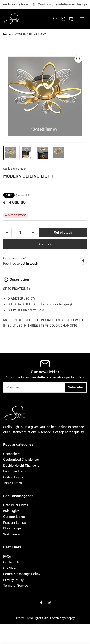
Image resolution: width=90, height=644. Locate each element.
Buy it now (45, 244)
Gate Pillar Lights (15, 505)
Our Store (10, 568)
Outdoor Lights (14, 517)
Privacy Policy (13, 580)
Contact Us (11, 562)
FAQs (7, 556)
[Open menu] (82, 19)
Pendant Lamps (14, 523)
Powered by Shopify (62, 618)
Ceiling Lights (13, 477)
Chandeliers (12, 454)
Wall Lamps (11, 534)
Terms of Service (15, 586)
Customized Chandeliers (21, 460)
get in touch (29, 264)
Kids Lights (11, 511)
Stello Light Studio (14, 168)
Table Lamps (12, 483)
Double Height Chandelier (21, 466)
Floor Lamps (12, 528)
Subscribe (75, 387)
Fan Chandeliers (15, 471)
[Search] (55, 19)
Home (7, 34)
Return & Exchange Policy (21, 574)
